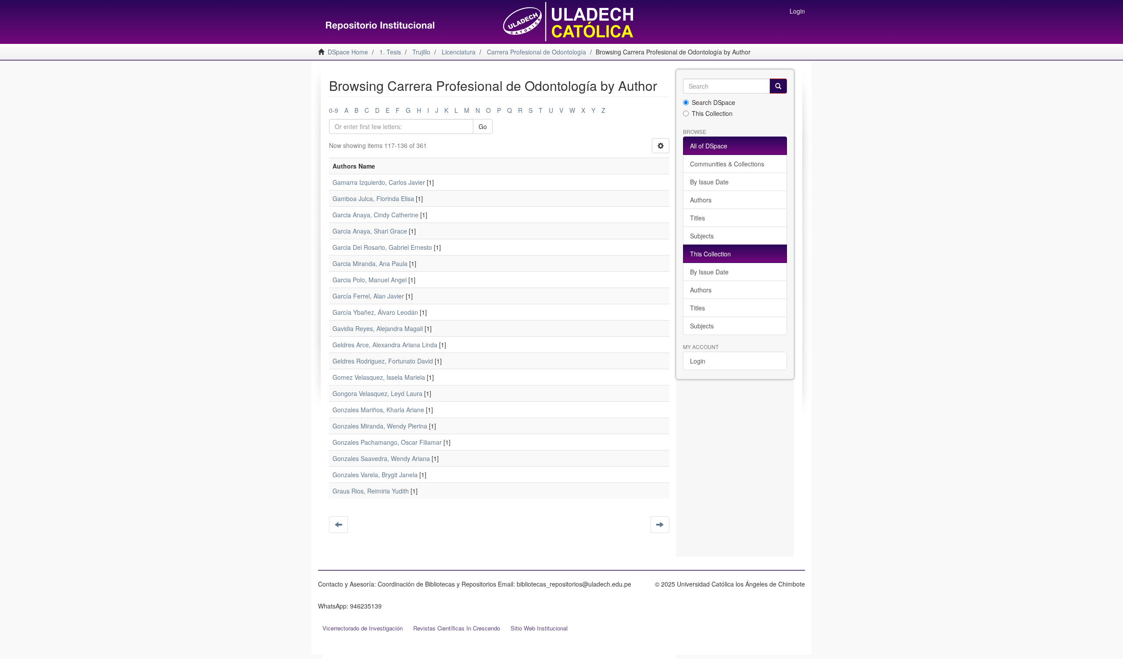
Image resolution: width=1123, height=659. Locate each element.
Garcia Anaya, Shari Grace (370, 231)
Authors (701, 199)
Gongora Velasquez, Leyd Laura (377, 393)
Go (483, 126)
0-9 (333, 110)
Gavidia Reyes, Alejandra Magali (378, 328)
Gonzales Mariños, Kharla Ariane (378, 409)
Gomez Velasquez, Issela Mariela (379, 377)
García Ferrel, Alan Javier (368, 296)
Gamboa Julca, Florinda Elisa (373, 198)
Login (697, 361)
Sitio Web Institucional (539, 628)
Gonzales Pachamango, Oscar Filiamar (387, 442)
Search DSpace (713, 102)
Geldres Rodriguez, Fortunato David (383, 361)
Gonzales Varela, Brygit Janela (375, 474)
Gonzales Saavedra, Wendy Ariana (381, 458)
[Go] (778, 86)
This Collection (712, 113)
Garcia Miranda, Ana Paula (370, 263)
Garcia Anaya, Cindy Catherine (375, 214)
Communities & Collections (727, 163)
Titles (697, 217)
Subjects (702, 235)
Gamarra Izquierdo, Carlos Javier (379, 182)
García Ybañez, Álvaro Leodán (375, 312)
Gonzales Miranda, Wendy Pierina (380, 425)
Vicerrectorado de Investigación (362, 628)
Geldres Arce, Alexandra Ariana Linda (385, 344)
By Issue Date (709, 181)
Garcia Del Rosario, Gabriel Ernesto (382, 247)
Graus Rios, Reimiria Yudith (371, 490)
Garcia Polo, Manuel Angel (370, 279)
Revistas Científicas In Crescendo (456, 628)
